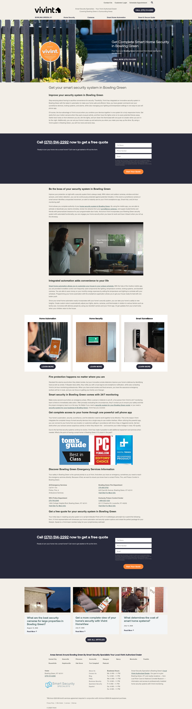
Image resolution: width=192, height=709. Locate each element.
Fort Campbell (94, 663)
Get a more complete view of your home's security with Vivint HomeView (96, 621)
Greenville (65, 659)
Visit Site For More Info (57, 506)
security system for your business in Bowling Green (68, 408)
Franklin (146, 659)
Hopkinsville (66, 663)
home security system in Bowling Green (95, 206)
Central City (53, 659)
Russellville (52, 663)
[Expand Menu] (75, 17)
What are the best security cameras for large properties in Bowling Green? (45, 621)
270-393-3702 (103, 487)
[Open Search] (152, 3)
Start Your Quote (133, 171)
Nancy (118, 659)
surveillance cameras (109, 209)
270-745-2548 (54, 500)
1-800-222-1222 (104, 500)
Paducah (106, 663)
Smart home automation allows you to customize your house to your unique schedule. (81, 286)
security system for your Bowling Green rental (112, 405)
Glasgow (106, 659)
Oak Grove (79, 663)
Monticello (133, 659)
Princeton (79, 659)
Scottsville (92, 659)
